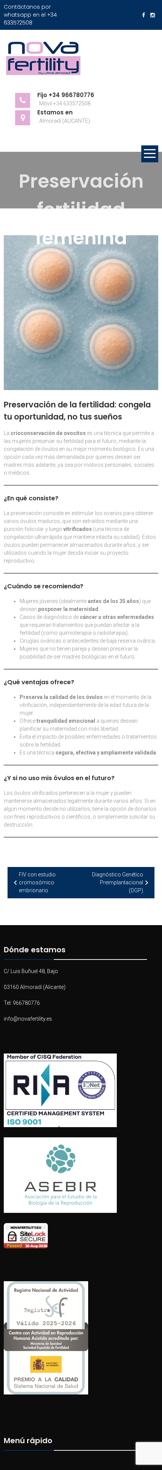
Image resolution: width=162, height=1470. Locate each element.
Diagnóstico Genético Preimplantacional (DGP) (117, 882)
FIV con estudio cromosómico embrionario (37, 882)
